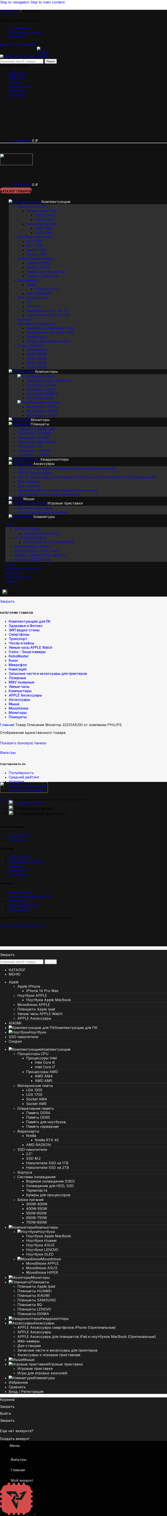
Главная (7, 725)
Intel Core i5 (45, 215)
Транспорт (18, 639)
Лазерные (17, 678)
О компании (19, 835)
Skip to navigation (15, 2)
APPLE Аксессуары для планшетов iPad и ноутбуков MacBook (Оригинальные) (86, 477)
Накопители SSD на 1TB (47, 311)
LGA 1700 (34, 245)
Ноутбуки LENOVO (42, 393)
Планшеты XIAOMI (33, 437)
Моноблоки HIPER (42, 415)
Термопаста (36, 337)
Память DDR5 (38, 267)
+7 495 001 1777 (28, 803)
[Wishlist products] (5, 120)
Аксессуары (19, 699)
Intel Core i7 (45, 219)
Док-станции (29, 486)
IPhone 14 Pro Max (41, 533)
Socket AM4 (36, 250)
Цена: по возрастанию (28, 786)
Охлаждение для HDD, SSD (50, 332)
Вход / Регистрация (26, 1391)
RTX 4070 (17, 78)
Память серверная (42, 276)
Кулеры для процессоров (48, 341)
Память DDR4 (38, 263)
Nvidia (31, 284)
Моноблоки (51, 402)
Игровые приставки (35, 508)
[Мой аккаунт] (5, 109)
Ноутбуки (46, 376)
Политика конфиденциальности (23, 925)
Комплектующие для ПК (30, 621)
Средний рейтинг (24, 777)
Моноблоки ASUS (41, 411)
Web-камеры (28, 481)
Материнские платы (35, 237)
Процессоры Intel (41, 211)
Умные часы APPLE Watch (40, 555)
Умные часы (19, 686)
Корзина (16, 866)
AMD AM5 (43, 232)
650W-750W (36, 363)
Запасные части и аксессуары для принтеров (57, 490)
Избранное (18, 870)
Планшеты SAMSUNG (36, 442)
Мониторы (18, 712)
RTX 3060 (17, 73)
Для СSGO (17, 95)
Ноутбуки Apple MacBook (48, 380)
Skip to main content (47, 2)
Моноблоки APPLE (42, 407)
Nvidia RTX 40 (47, 289)
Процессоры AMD (42, 224)
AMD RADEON (38, 293)
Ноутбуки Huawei (41, 385)
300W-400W (36, 350)
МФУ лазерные (21, 682)
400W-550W (36, 354)
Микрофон (18, 665)
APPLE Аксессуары (34, 473)
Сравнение (18, 874)
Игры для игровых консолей (42, 512)
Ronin (13, 660)
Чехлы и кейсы (21, 643)
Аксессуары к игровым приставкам (48, 494)
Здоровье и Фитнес (26, 626)
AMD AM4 (44, 228)
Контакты (17, 840)
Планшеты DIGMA (33, 455)
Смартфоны (19, 634)
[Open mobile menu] (5, 148)
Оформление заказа (26, 861)
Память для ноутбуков (46, 271)
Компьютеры (20, 691)
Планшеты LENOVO (34, 450)
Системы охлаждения (36, 324)
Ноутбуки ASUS (40, 389)
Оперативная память (35, 258)
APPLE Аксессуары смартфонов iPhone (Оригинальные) (66, 468)
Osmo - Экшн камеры (27, 652)
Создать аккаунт (15, 1438)
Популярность (21, 773)
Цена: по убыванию (26, 790)
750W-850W (36, 367)
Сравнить (17, 1387)
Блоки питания (30, 345)
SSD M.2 (33, 306)
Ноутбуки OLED (39, 398)
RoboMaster (19, 656)
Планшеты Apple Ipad (36, 429)
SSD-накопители (32, 297)
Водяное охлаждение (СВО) (50, 328)
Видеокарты (28, 280)
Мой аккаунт (20, 857)
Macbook (16, 91)
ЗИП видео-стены (24, 630)
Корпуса (24, 319)
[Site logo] (18, 57)
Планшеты (18, 717)
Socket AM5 (36, 254)
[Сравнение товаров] (5, 130)
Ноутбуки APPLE (30, 538)
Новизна (16, 781)
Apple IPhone (27, 529)
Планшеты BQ (29, 446)
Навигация (18, 669)
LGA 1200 (34, 241)
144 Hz (15, 82)
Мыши (14, 704)
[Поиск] (5, 174)
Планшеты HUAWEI (34, 433)
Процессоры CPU (32, 206)
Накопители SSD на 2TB (47, 315)
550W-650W (36, 358)
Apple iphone (20, 87)
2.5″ (29, 302)
